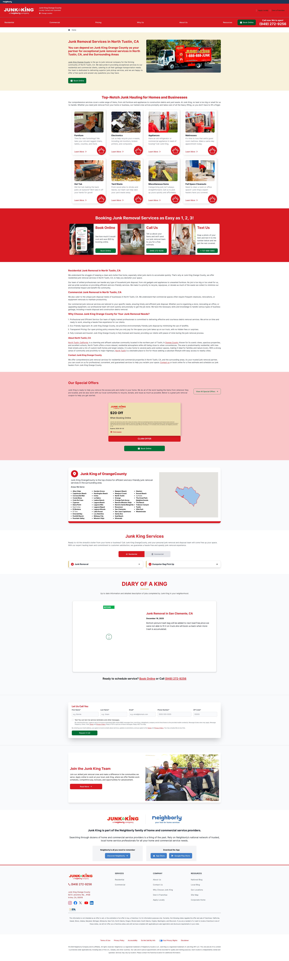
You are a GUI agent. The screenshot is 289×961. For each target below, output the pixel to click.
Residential (133, 554)
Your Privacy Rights (170, 940)
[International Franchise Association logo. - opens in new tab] (72, 909)
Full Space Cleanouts (195, 184)
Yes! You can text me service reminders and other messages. (97, 720)
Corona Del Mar (79, 496)
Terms (91, 724)
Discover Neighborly (116, 856)
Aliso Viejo (77, 491)
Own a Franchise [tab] (278, 10)
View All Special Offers (205, 391)
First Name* (76, 710)
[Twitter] (81, 903)
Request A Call (84, 733)
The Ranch (140, 502)
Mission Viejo (99, 518)
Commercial (159, 554)
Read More (84, 786)
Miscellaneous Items (158, 184)
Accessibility (132, 940)
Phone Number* (163, 710)
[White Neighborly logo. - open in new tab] (7, 2)
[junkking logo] (87, 876)
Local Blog (195, 885)
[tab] (9, 22)
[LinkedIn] (91, 903)
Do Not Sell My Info (148, 940)
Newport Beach (121, 491)
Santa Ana (119, 514)
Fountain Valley (78, 518)
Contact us (165, 362)
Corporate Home (198, 900)
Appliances (154, 135)
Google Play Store (182, 856)
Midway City (98, 516)
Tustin (138, 507)
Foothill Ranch (78, 516)
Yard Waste (117, 184)
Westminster (141, 511)
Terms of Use (105, 940)
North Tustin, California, (78, 342)
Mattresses (191, 135)
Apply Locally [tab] (263, 10)
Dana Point (77, 505)
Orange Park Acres (122, 500)
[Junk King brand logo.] (19, 10)
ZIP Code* (197, 710)
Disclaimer (185, 940)
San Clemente (120, 509)
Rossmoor (119, 507)
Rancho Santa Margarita (124, 505)
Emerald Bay (77, 514)
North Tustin (120, 351)
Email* (131, 710)
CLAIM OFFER (144, 438)
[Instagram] (70, 903)
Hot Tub (78, 184)
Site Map (194, 895)
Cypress (76, 502)
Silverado (118, 518)
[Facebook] (75, 903)
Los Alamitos (99, 514)
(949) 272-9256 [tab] (272, 22)
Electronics (117, 135)
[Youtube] (86, 903)
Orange (118, 498)
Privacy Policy (101, 724)
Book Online (79, 80)
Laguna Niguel (99, 507)
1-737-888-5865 (207, 251)
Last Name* (104, 710)
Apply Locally (159, 900)
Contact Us (158, 885)
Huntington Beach (101, 493)
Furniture (78, 135)
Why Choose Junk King (163, 890)
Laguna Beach (99, 502)
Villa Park (139, 509)
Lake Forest (98, 511)
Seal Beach (119, 516)
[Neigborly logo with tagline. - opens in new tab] (167, 819)
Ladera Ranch (99, 500)
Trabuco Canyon (142, 505)
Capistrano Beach (79, 493)
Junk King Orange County (79, 62)
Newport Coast (121, 493)
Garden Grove (99, 491)
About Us (157, 879)
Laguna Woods (99, 509)
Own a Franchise (160, 895)
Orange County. (172, 342)
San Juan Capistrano (123, 511)
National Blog (196, 879)
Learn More (79, 152)
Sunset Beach (141, 493)
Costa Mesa (77, 498)
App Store (160, 856)
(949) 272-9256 (156, 251)
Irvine (96, 496)
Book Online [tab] (248, 22)
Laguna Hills (98, 505)
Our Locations (197, 890)
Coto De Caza (78, 500)
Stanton (139, 491)
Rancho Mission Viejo (123, 502)
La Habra (97, 498)
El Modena (77, 509)
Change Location (46, 13)
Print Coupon (117, 432)
